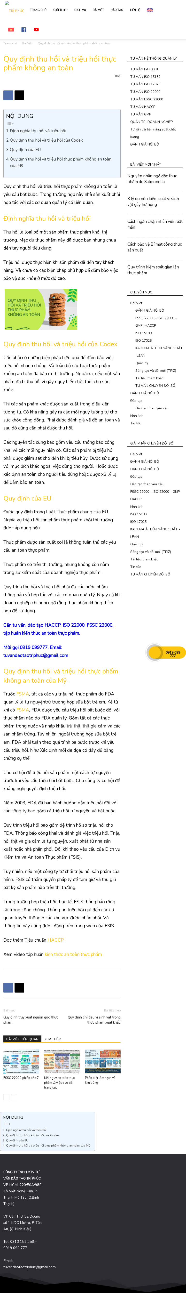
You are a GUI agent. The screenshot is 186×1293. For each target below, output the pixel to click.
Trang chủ (10, 43)
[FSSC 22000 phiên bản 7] (21, 1061)
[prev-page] (6, 1097)
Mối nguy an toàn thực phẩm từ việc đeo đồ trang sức (59, 1083)
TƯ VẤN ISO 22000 (145, 91)
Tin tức (135, 423)
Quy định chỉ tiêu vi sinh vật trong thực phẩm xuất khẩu (94, 1020)
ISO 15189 (143, 333)
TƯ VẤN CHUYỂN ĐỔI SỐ (155, 385)
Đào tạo (136, 400)
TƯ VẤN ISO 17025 (145, 84)
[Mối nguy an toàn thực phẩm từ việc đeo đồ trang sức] (62, 1061)
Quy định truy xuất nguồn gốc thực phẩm (30, 1020)
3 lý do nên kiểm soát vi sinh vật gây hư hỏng (153, 201)
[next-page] (14, 1097)
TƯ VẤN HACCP (142, 107)
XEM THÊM (52, 1039)
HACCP (55, 940)
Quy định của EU (25, 150)
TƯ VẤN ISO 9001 (144, 69)
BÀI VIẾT (98, 10)
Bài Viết (27, 43)
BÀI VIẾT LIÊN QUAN (22, 1039)
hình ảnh (136, 415)
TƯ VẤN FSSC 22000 (146, 99)
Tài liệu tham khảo (149, 378)
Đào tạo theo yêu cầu (151, 408)
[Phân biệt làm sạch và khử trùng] (103, 1061)
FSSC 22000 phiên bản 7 (21, 1078)
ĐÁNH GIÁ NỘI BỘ (144, 144)
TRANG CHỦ (38, 10)
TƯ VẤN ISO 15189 (145, 76)
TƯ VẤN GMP (140, 114)
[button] (175, 10)
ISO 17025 (143, 340)
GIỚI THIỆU (60, 10)
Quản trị (141, 363)
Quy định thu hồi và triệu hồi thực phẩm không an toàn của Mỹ (60, 162)
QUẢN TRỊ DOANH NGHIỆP (151, 122)
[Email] (19, 95)
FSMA (22, 694)
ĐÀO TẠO (117, 10)
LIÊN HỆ (135, 10)
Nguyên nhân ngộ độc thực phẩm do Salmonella (152, 179)
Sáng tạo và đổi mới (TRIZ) (155, 370)
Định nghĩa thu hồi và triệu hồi (38, 131)
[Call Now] (155, 652)
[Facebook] (8, 95)
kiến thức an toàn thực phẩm (73, 954)
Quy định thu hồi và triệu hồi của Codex (46, 140)
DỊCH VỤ (80, 10)
